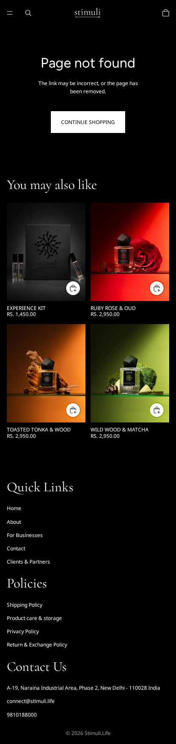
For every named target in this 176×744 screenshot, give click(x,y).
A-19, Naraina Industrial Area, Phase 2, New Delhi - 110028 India (83, 687)
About (14, 522)
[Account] (147, 12)
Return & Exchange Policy (37, 645)
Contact (16, 548)
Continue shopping (88, 122)
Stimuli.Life (98, 733)
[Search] (28, 12)
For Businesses (25, 535)
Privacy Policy (23, 631)
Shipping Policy (24, 604)
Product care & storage (34, 618)
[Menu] (10, 13)
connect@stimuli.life (31, 701)
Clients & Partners (28, 561)
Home (14, 508)
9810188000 (22, 714)
